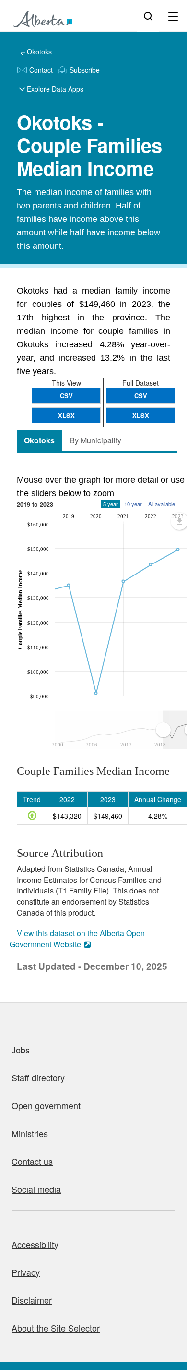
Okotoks (39, 52)
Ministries (30, 1133)
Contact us (32, 1161)
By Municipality (95, 440)
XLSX (140, 415)
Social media (36, 1189)
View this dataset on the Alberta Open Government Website (77, 939)
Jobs (21, 1049)
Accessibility (35, 1244)
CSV (140, 395)
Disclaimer (32, 1300)
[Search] (148, 16)
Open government (46, 1105)
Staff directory (38, 1077)
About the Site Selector (56, 1327)
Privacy (26, 1272)
